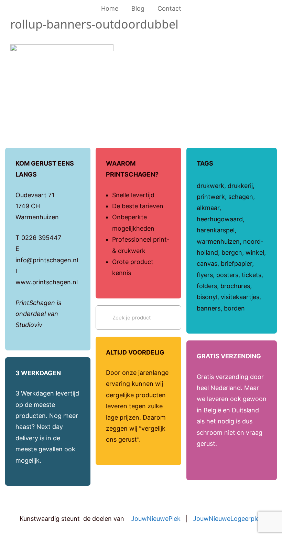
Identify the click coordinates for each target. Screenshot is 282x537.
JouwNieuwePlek (156, 518)
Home (109, 8)
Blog (137, 8)
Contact (169, 8)
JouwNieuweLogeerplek (228, 518)
